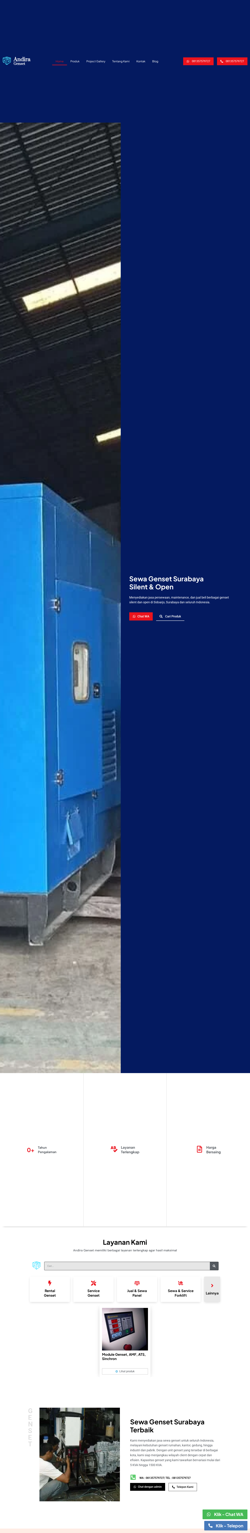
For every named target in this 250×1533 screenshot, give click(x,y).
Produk (75, 61)
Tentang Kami (121, 61)
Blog (155, 61)
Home (60, 61)
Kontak (140, 61)
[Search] (214, 1266)
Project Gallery (95, 61)
